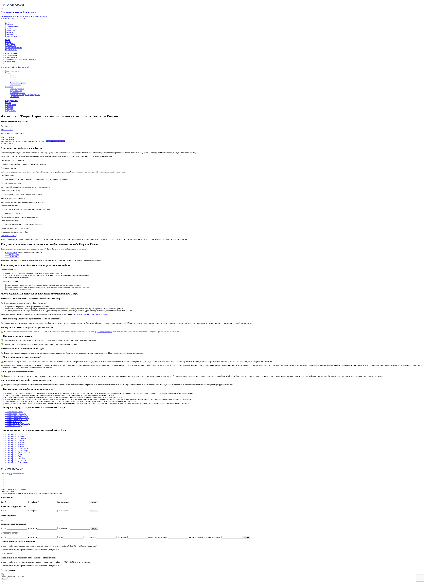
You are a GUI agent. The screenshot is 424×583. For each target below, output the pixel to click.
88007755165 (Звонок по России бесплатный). (90, 314)
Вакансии (9, 34)
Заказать (94, 502)
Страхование (10, 61)
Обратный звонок (7, 553)
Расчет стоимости (12, 71)
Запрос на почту (7, 143)
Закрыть (4, 579)
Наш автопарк (10, 46)
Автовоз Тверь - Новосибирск (16, 450)
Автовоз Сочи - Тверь (13, 426)
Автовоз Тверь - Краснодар (15, 444)
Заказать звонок (7, 18)
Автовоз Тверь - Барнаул (14, 436)
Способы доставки (12, 53)
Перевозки (9, 24)
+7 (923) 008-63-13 (12, 257)
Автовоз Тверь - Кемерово (15, 442)
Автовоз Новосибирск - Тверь (16, 420)
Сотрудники (10, 44)
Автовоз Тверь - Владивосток (16, 462)
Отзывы (8, 42)
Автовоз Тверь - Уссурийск (15, 460)
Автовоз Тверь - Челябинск (15, 438)
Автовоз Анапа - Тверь (14, 412)
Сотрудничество (11, 26)
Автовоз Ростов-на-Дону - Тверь (17, 424)
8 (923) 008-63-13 (7, 139)
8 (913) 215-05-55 (7, 137)
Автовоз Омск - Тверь (13, 422)
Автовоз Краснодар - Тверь (15, 414)
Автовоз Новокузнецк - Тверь (16, 416)
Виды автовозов (11, 55)
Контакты (9, 32)
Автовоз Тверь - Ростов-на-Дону (17, 452)
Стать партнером (7, 491)
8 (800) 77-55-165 (19, 18)
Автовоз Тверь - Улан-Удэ (15, 458)
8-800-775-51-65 (11, 253)
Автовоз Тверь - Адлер (14, 434)
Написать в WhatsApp (9, 236)
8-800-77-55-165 (7, 130)
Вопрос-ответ (10, 30)
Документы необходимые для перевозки (20, 59)
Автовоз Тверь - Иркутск (14, 440)
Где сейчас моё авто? (39, 16)
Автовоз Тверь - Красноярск (16, 446)
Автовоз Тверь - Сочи (13, 454)
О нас (7, 22)
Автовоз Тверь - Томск (13, 456)
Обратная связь (11, 50)
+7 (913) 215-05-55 (12, 255)
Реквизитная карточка (13, 48)
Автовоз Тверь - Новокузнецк (16, 448)
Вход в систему (11, 36)
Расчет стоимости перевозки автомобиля (16, 16)
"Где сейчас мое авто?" (103, 332)
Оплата (8, 28)
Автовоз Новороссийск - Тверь (17, 418)
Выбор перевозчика (12, 57)
